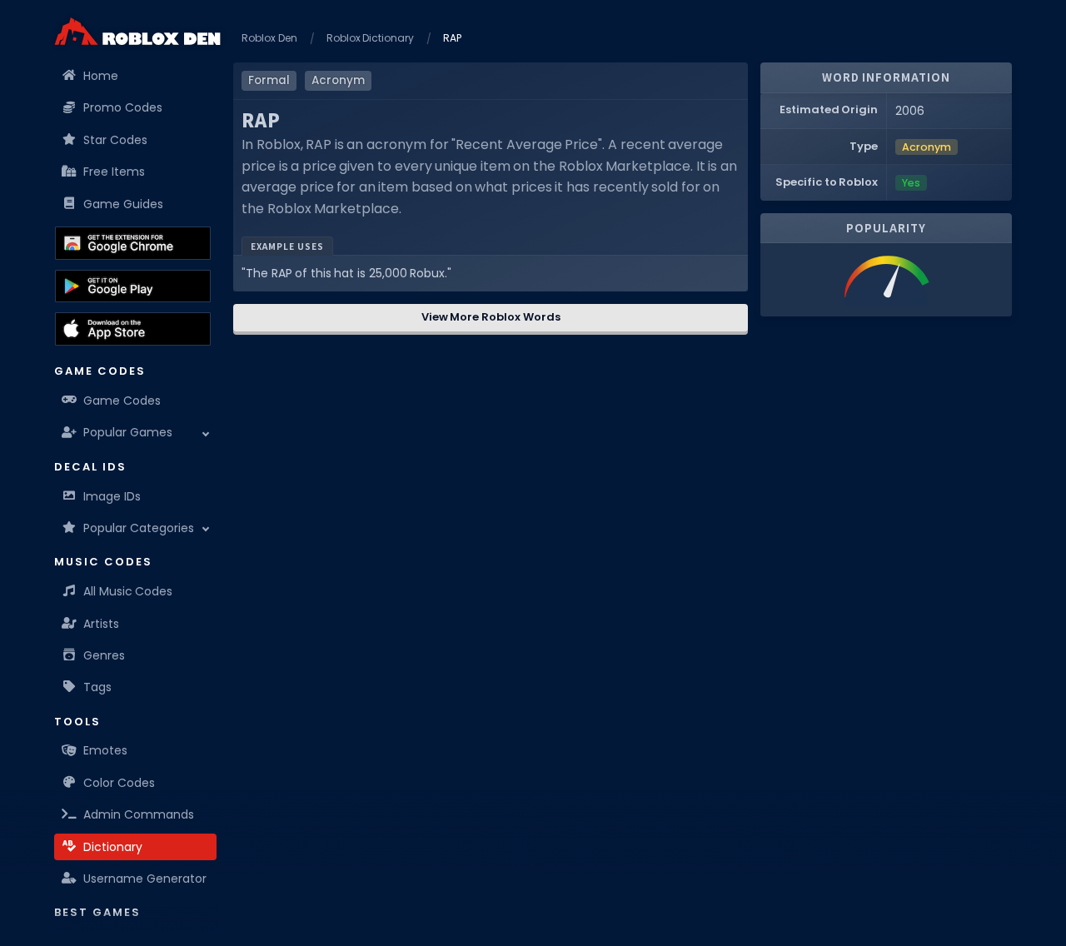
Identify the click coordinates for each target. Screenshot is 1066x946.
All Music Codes (127, 591)
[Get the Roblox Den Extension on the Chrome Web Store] (133, 243)
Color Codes (119, 782)
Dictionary (112, 847)
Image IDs (112, 496)
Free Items (114, 171)
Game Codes (122, 400)
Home (100, 75)
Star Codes (115, 140)
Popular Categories (138, 528)
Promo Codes (122, 107)
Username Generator (145, 878)
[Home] (137, 31)
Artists (101, 623)
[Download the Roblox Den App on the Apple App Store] (133, 328)
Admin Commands (138, 814)
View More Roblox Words (490, 317)
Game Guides (123, 204)
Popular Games (127, 432)
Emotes (105, 750)
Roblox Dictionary (370, 38)
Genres (104, 655)
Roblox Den (269, 38)
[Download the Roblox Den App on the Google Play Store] (133, 286)
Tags (97, 687)
